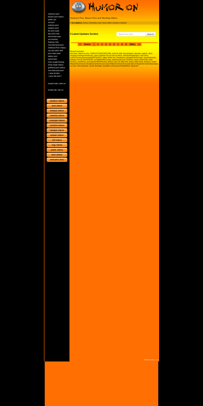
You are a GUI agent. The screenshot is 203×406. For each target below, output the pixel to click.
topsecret (134, 66)
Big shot (124, 62)
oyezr (96, 55)
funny (85, 23)
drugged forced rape (134, 58)
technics (147, 62)
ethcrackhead (82, 66)
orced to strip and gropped (122, 53)
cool (99, 23)
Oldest (132, 44)
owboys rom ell (76, 60)
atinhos (110, 62)
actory (131, 62)
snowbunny (120, 58)
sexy (104, 23)
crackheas (81, 62)
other (110, 23)
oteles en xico (83, 53)
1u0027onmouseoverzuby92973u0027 (86, 58)
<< (80, 44)
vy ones (73, 66)
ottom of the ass (109, 58)
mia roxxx (144, 55)
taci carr (117, 62)
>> (139, 44)
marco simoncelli (141, 60)
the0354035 (88, 60)
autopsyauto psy (118, 60)
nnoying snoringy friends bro (81, 55)
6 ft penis (129, 60)
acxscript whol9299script (97, 62)
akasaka (137, 53)
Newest (87, 44)
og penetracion (150, 58)
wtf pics (124, 23)
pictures (116, 23)
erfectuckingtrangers (131, 55)
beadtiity (106, 66)
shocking (92, 23)
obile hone (138, 62)
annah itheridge (95, 66)
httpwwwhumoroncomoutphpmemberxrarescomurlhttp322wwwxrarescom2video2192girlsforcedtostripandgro (114, 64)
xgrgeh (144, 53)
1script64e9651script (102, 60)
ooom (154, 62)
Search (150, 34)
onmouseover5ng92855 (120, 66)
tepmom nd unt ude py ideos (110, 55)
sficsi (150, 53)
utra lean (73, 53)
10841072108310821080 (100, 53)
